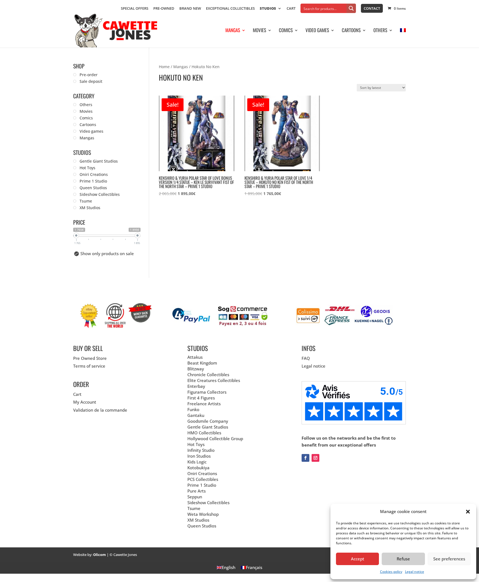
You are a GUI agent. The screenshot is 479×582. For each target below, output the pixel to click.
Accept (357, 559)
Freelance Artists (204, 403)
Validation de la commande (100, 410)
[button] (468, 511)
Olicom (99, 554)
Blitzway (195, 368)
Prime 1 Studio (201, 485)
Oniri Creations (202, 473)
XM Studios (198, 520)
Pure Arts (196, 491)
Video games (317, 31)
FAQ (306, 358)
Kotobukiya (198, 467)
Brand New (190, 9)
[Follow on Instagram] (315, 458)
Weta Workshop (203, 514)
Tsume (193, 508)
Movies (259, 31)
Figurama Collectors (206, 392)
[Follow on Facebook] (305, 458)
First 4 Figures (201, 398)
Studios (268, 9)
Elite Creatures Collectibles (213, 380)
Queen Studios (201, 526)
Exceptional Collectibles (230, 9)
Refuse (403, 559)
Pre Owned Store (90, 358)
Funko (193, 409)
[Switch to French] (403, 38)
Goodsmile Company (207, 421)
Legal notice (414, 571)
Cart (291, 9)
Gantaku (195, 415)
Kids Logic (197, 462)
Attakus (195, 357)
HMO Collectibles (204, 432)
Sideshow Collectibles (208, 502)
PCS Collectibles (202, 479)
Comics (286, 31)
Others (380, 31)
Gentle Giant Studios (207, 427)
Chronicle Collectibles (208, 374)
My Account (84, 402)
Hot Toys (196, 444)
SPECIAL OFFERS (134, 9)
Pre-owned (163, 9)
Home (164, 66)
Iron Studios (199, 456)
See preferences (449, 559)
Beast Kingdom (202, 363)
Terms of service (89, 366)
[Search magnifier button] (351, 8)
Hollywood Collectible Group (215, 438)
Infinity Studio (201, 450)
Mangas (232, 31)
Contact (372, 8)
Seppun (194, 496)
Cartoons (351, 31)
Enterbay (196, 386)
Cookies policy (391, 571)
